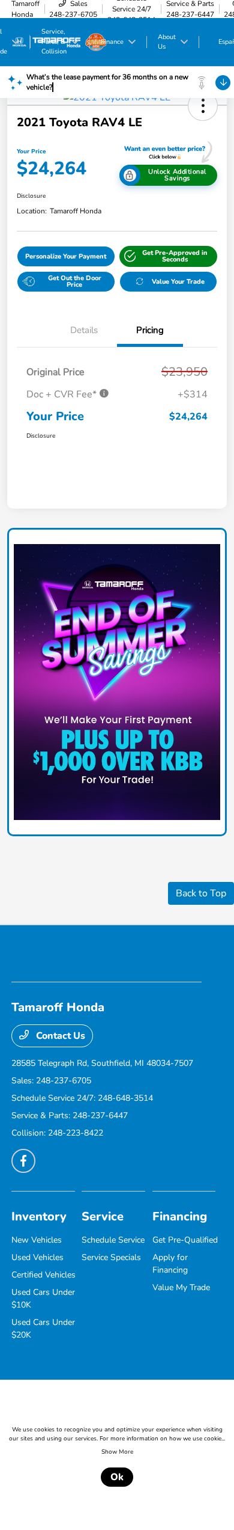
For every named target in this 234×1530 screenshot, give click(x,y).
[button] (203, 106)
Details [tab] (84, 330)
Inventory (39, 1216)
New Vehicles (36, 1240)
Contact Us (59, 1035)
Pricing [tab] (150, 330)
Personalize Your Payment (65, 256)
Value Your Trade (178, 281)
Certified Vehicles (43, 1275)
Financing (179, 1216)
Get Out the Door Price (74, 281)
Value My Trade (181, 1287)
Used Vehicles (37, 1257)
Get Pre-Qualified (185, 1240)
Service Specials (111, 1257)
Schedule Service (113, 1240)
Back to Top (201, 893)
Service (103, 1216)
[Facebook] (23, 1161)
